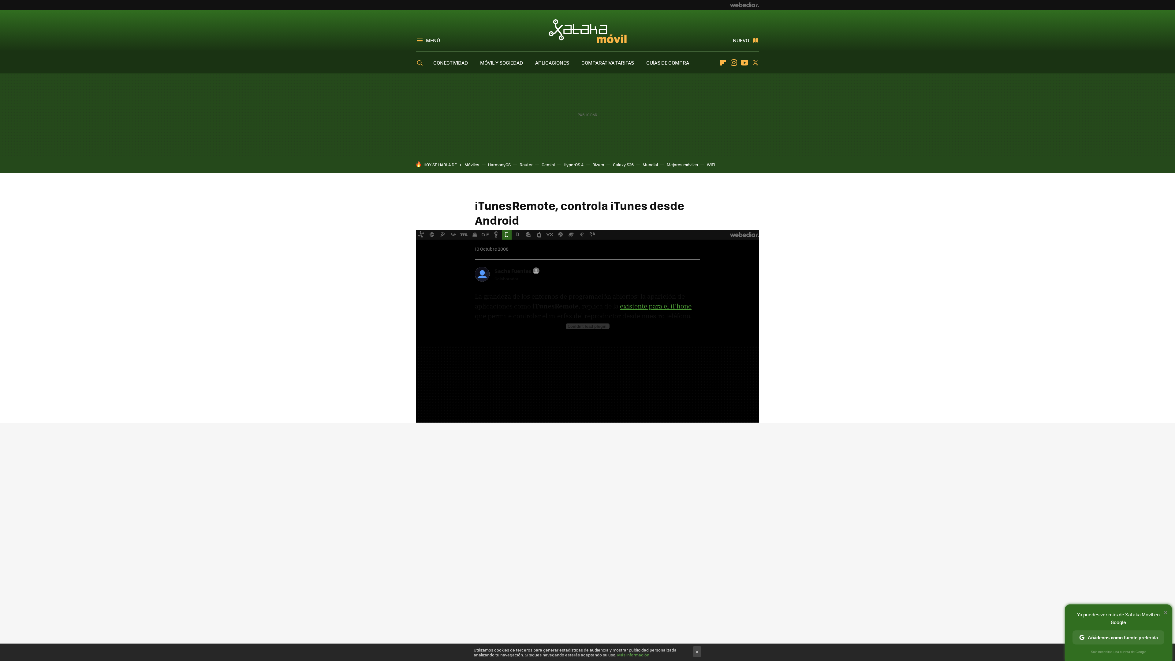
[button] (516, 270)
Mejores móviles (682, 164)
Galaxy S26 (623, 164)
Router (526, 164)
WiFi (711, 164)
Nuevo (741, 40)
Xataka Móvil (587, 31)
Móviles (471, 164)
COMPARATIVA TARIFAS (607, 62)
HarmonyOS (499, 164)
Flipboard (723, 62)
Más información (633, 655)
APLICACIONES (552, 62)
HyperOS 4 (574, 164)
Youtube (744, 62)
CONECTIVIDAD (450, 62)
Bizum (598, 164)
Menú (433, 40)
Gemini (548, 164)
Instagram (733, 62)
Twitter (755, 62)
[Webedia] (744, 5)
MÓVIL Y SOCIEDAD (501, 62)
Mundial (650, 164)
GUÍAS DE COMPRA (667, 62)
